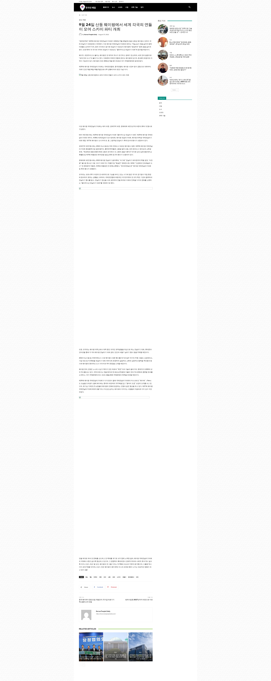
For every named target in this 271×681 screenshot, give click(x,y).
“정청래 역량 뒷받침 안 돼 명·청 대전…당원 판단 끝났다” (180, 69)
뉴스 (113, 7)
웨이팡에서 (131, 577)
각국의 (95, 577)
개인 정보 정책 (99, 1)
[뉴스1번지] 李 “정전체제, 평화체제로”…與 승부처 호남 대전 (180, 43)
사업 (126, 7)
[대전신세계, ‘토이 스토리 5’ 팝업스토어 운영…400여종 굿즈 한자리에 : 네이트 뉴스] (163, 81)
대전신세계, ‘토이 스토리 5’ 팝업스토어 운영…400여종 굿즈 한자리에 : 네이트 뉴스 (180, 81)
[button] (189, 7)
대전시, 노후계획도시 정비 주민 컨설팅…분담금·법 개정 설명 (181, 56)
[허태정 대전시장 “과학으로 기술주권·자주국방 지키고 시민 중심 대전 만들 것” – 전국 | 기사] (163, 29)
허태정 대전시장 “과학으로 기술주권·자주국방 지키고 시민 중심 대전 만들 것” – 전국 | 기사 (181, 30)
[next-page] (83, 664)
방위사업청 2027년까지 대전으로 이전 (139, 600)
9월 (90, 577)
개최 (100, 577)
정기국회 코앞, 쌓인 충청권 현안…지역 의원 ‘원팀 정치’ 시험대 (115, 657)
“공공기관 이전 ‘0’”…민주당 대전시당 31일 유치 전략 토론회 (91, 658)
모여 (105, 577)
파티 (137, 577)
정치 (142, 7)
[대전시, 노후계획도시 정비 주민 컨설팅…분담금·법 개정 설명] (163, 55)
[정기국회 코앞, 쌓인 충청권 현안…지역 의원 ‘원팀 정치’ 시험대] (116, 646)
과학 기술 (134, 7)
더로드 (174, 90)
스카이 (118, 577)
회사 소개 (114, 1)
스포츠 (120, 7)
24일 (86, 577)
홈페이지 (106, 7)
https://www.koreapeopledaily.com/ (106, 613)
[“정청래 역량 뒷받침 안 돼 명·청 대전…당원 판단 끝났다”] (163, 68)
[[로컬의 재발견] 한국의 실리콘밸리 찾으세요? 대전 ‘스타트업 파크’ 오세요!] (140, 646)
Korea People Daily (90, 34)
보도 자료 (84, 15)
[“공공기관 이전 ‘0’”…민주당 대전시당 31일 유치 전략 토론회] (91, 646)
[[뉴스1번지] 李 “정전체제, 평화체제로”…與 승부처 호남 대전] (163, 42)
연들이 (124, 577)
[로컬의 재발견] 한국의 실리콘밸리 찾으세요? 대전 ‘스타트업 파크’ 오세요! (140, 657)
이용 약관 (107, 1)
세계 (114, 577)
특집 (91, 654)
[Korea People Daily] (80, 34)
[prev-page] (80, 664)
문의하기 (121, 1)
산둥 (109, 577)
